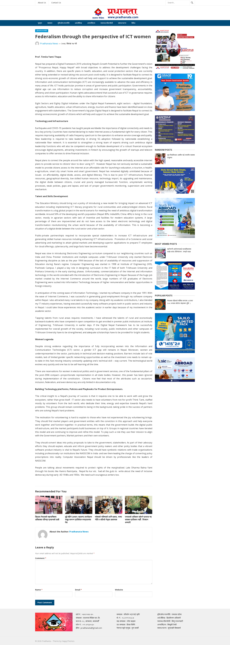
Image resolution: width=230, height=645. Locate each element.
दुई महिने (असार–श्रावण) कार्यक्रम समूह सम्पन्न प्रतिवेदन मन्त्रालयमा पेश (78, 519)
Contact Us (56, 2)
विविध (133, 23)
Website (119, 589)
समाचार (49, 23)
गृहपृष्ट (40, 23)
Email (78, 589)
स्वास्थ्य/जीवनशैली (106, 23)
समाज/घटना (122, 23)
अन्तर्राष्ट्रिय (91, 23)
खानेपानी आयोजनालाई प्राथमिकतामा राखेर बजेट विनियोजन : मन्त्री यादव (179, 250)
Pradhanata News (49, 43)
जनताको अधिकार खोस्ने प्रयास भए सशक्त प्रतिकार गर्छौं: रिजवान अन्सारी (138, 519)
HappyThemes (68, 641)
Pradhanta (46, 641)
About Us (42, 2)
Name (38, 589)
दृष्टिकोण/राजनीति (63, 23)
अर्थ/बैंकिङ (78, 23)
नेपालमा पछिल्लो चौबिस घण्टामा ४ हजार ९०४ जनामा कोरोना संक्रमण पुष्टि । (180, 301)
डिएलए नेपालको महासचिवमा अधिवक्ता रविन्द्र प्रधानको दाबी (47, 518)
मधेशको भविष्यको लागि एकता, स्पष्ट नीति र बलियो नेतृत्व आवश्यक (108, 518)
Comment (40, 558)
